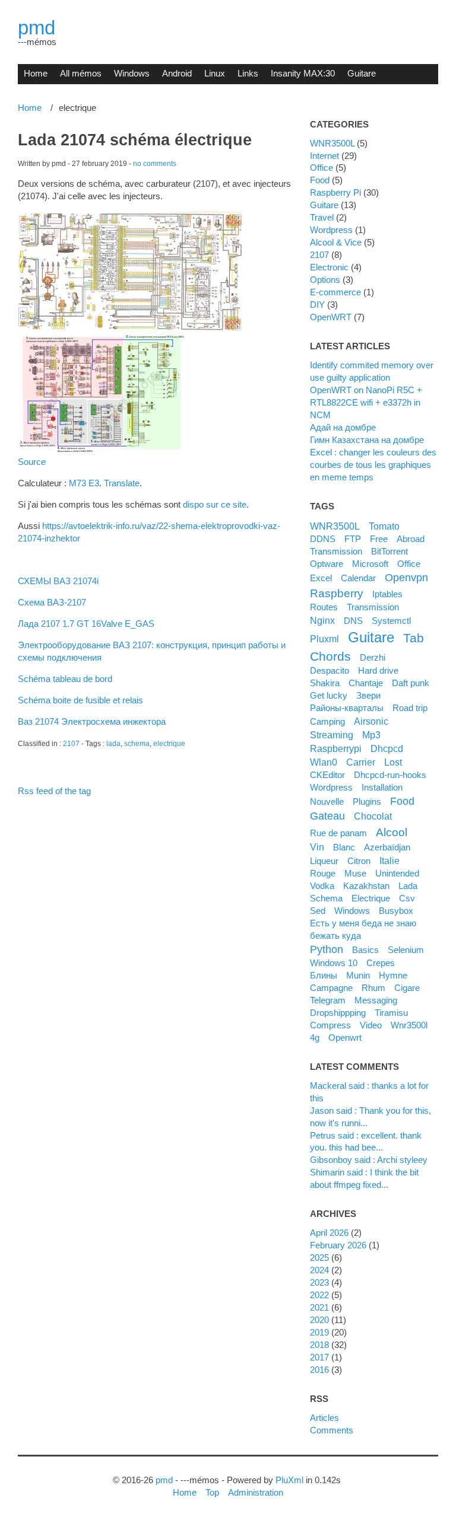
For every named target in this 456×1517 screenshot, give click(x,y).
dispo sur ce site (214, 504)
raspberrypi (336, 748)
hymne (393, 975)
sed (317, 911)
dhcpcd (386, 748)
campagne (331, 988)
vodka (322, 886)
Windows (132, 73)
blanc (344, 847)
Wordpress (331, 230)
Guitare (361, 73)
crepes (380, 963)
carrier (360, 762)
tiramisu (391, 1013)
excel (321, 578)
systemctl (391, 621)
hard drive (378, 670)
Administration (255, 1492)
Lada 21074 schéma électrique (135, 140)
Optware (326, 564)
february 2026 (338, 1245)
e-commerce (335, 292)
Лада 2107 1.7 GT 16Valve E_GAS (86, 624)
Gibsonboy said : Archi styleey (369, 1160)
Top (212, 1492)
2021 (319, 1307)
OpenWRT (331, 317)
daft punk (410, 683)
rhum (373, 988)
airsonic (371, 721)
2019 (319, 1332)
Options (325, 280)
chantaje (366, 683)
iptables (387, 594)
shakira (325, 683)
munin (358, 975)
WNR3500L (332, 143)
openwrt (345, 1037)
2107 (71, 744)
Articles (324, 1418)
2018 (319, 1345)
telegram (328, 1000)
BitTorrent (389, 551)
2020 (319, 1320)
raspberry (336, 593)
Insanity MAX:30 (303, 73)
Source (32, 462)
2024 (319, 1270)
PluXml (289, 1480)
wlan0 (323, 762)
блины (323, 975)
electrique (169, 744)
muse (355, 873)
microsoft (370, 564)
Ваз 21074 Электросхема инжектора (92, 721)
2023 (319, 1282)
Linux (214, 73)
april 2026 (329, 1233)
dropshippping (338, 1013)
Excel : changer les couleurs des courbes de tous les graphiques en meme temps (373, 464)
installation (382, 787)
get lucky (328, 695)
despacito (329, 670)
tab (413, 638)
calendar (358, 578)
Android (177, 73)
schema (137, 744)
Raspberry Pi (335, 192)
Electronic (329, 267)
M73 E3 (84, 483)
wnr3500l (409, 1025)
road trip (410, 708)
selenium (406, 950)
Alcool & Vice (336, 242)
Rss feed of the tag (54, 791)
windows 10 (333, 963)
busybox (396, 911)
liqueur (324, 861)
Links (248, 73)
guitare (371, 637)
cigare (407, 988)
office (408, 564)
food (402, 801)
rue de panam (338, 833)
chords (330, 656)
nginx (322, 620)
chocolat (373, 816)
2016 (319, 1370)
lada (113, 744)
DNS (353, 621)
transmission (373, 607)
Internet (324, 156)
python (326, 949)
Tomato (384, 526)
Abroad (411, 539)
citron (358, 861)
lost (393, 762)
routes (324, 607)
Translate (122, 483)
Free (379, 539)
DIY (317, 304)
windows (352, 911)
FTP (352, 539)
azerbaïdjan (387, 847)
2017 (319, 1357)
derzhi (372, 657)
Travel (322, 217)
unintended (397, 873)
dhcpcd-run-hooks (390, 775)
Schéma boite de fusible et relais (80, 700)
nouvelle (327, 801)
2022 (319, 1295)
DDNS (322, 539)
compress (330, 1025)
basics (365, 950)
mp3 (371, 734)
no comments (154, 164)
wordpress (331, 787)
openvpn (406, 578)
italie (389, 860)
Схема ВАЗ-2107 (52, 602)
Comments (331, 1430)
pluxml (324, 638)
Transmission (336, 551)
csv (407, 898)
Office (321, 167)
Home (36, 73)
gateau (327, 816)
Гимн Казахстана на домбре (367, 440)
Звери (368, 695)
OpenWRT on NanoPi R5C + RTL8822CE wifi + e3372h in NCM (366, 402)
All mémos (81, 73)
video (371, 1025)
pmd (36, 28)
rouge (322, 873)
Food (320, 180)
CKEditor (327, 775)
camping (327, 721)
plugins (367, 801)
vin (317, 847)
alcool (391, 832)
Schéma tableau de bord (65, 679)
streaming (331, 734)
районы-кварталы (347, 708)
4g (314, 1037)
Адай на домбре (343, 427)
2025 (319, 1258)
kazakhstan (366, 886)
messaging (375, 1000)
